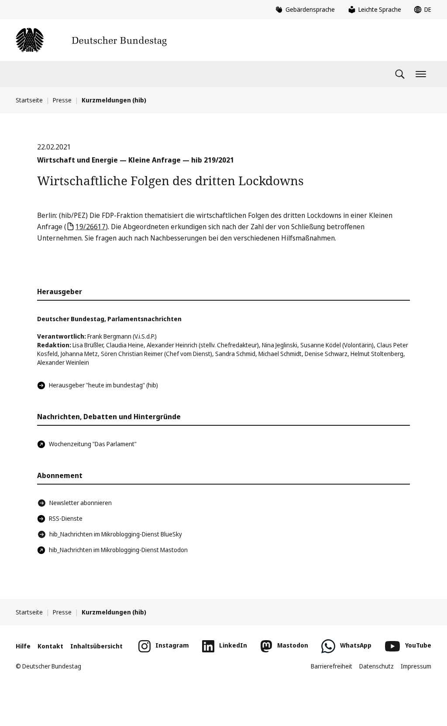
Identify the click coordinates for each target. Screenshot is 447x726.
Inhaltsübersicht (96, 646)
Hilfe (23, 646)
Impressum (416, 666)
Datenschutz (376, 666)
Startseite (29, 100)
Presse (62, 100)
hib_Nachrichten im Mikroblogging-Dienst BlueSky (115, 534)
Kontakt (50, 646)
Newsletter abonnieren (80, 503)
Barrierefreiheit (331, 666)
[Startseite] (91, 40)
